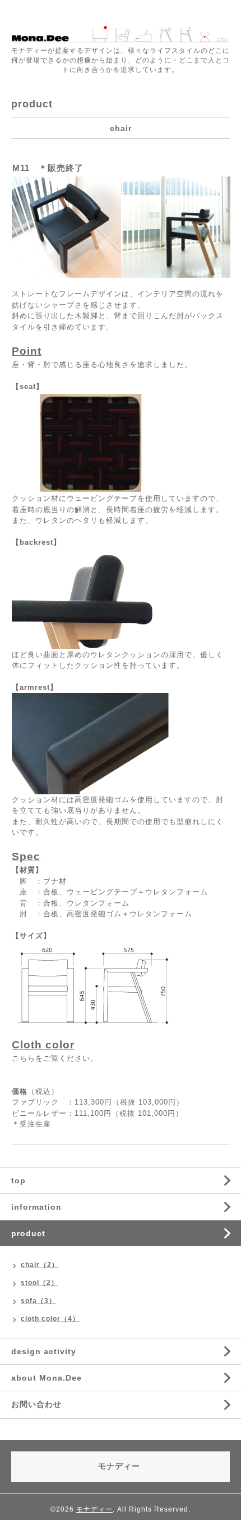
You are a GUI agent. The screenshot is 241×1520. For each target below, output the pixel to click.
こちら (23, 1058)
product (28, 1233)
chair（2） (40, 1265)
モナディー (94, 1509)
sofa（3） (38, 1301)
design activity (43, 1351)
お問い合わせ (36, 1404)
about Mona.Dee (46, 1377)
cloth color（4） (50, 1319)
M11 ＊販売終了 (48, 168)
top (18, 1180)
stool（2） (39, 1283)
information (36, 1206)
